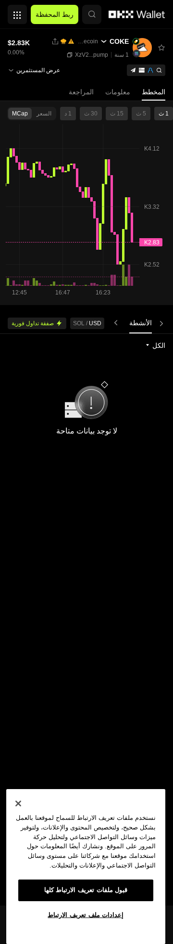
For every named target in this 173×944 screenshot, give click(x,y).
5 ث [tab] (141, 113)
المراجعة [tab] (81, 92)
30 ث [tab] (91, 113)
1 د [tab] (68, 113)
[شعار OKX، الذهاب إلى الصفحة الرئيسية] (137, 14)
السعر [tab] (44, 113)
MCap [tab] (20, 113)
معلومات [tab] (117, 92)
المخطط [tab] (153, 92)
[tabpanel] (86, 619)
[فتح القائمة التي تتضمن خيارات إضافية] (17, 12)
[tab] (140, 323)
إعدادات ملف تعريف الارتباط (86, 914)
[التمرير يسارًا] (159, 323)
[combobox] (155, 345)
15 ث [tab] (117, 113)
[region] (85, 866)
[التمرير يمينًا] (118, 323)
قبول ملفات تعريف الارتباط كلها (86, 889)
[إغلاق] (18, 803)
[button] (92, 14)
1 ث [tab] (164, 113)
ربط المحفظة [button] (55, 14)
